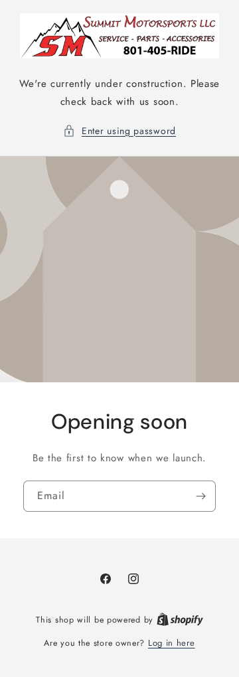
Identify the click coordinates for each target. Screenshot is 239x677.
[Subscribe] (200, 495)
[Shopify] (180, 619)
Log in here (171, 643)
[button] (119, 131)
